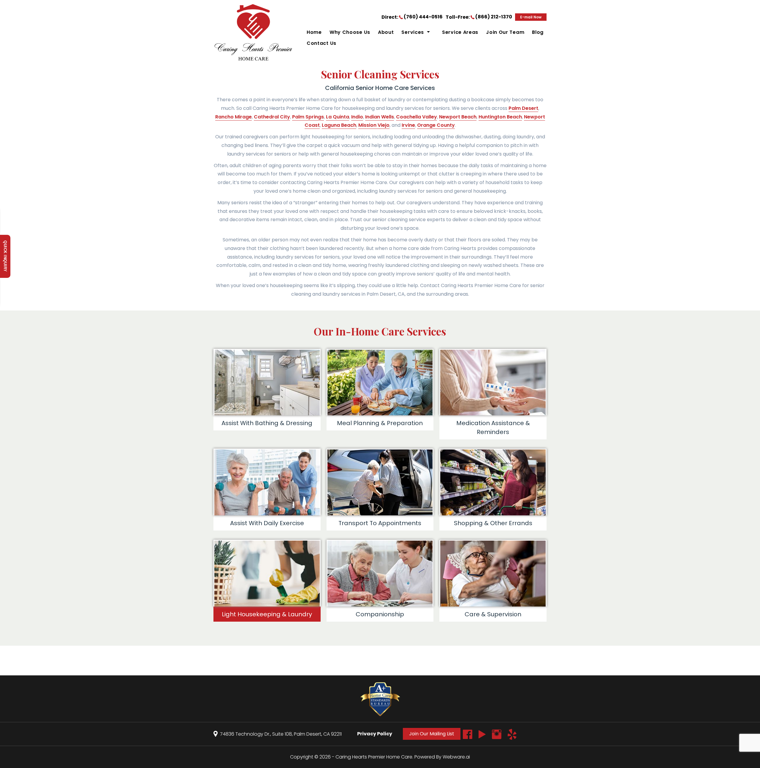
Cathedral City (272, 116)
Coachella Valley (416, 116)
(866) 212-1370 (493, 16)
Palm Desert (523, 108)
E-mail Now (531, 17)
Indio (357, 116)
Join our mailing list (431, 733)
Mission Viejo (374, 125)
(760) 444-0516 (423, 16)
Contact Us (321, 43)
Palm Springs (308, 116)
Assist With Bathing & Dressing (266, 423)
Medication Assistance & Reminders (493, 427)
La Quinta (337, 116)
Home (314, 32)
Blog (538, 32)
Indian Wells (379, 116)
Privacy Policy (374, 733)
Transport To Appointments (379, 523)
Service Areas (460, 32)
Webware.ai (456, 756)
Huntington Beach (500, 116)
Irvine (408, 125)
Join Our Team (505, 32)
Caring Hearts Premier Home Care (373, 756)
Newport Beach (457, 116)
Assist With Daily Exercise (267, 523)
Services (412, 32)
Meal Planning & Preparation (380, 423)
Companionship (380, 614)
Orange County (436, 125)
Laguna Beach (339, 125)
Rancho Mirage (233, 116)
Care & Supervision (493, 614)
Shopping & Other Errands (493, 523)
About (386, 32)
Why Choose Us (350, 32)
